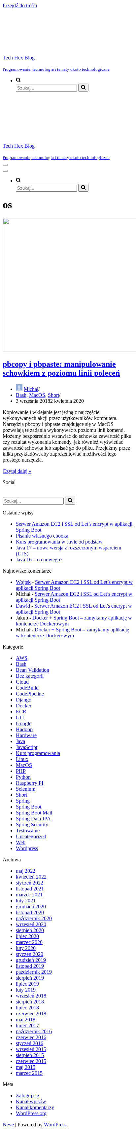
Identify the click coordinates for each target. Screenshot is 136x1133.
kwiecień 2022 (31, 877)
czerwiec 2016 (31, 1037)
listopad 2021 (30, 888)
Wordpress (27, 848)
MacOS (37, 395)
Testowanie (28, 830)
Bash (21, 395)
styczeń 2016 (29, 1043)
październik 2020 (34, 918)
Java (20, 741)
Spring (23, 801)
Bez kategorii (30, 676)
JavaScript (26, 747)
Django (23, 699)
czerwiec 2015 (31, 1061)
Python (23, 777)
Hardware (26, 735)
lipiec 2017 (27, 1025)
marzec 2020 (29, 942)
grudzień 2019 (31, 960)
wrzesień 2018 (31, 996)
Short (53, 395)
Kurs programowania (38, 753)
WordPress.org (31, 1113)
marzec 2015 (29, 1073)
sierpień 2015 (30, 1055)
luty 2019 (26, 990)
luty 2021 (26, 900)
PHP (21, 771)
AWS (21, 658)
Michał (31, 389)
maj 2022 (25, 871)
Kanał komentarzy (35, 1107)
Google (23, 723)
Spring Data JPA (33, 818)
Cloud (22, 682)
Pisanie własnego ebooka (42, 536)
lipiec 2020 (27, 936)
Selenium (25, 789)
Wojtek (23, 582)
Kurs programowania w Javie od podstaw (59, 542)
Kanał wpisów (31, 1101)
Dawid (23, 606)
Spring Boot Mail (34, 812)
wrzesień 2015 (31, 1049)
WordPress (55, 1124)
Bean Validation (32, 670)
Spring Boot (28, 807)
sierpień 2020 (30, 930)
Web (20, 842)
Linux (22, 759)
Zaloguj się (27, 1095)
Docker (23, 705)
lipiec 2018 (27, 1007)
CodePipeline (30, 694)
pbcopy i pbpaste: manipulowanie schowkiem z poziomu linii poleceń (61, 368)
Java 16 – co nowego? (39, 559)
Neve (8, 1124)
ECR (21, 711)
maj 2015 (25, 1067)
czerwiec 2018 (31, 1013)
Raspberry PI (29, 783)
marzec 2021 (29, 894)
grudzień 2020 (31, 906)
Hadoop (24, 729)
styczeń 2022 (29, 883)
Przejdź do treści (20, 5)
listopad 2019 (30, 966)
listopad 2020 (30, 912)
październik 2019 (34, 972)
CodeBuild (27, 688)
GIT (20, 717)
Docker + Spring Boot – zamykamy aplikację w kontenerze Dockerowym (72, 632)
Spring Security (32, 824)
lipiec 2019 (27, 984)
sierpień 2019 (30, 978)
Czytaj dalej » (17, 471)
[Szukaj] (83, 88)
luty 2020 (26, 948)
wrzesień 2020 (31, 924)
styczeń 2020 (29, 954)
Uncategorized (31, 836)
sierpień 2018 (30, 1001)
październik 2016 (34, 1031)
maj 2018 (25, 1019)
